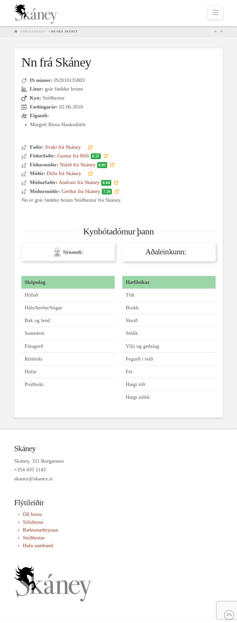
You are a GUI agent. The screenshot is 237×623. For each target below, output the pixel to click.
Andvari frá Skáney (84, 182)
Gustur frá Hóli (78, 156)
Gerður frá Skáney (86, 191)
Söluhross (33, 522)
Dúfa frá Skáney (65, 173)
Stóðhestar (34, 538)
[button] (215, 12)
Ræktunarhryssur (40, 530)
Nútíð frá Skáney (83, 165)
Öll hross (32, 514)
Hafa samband (38, 545)
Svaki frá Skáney (63, 147)
